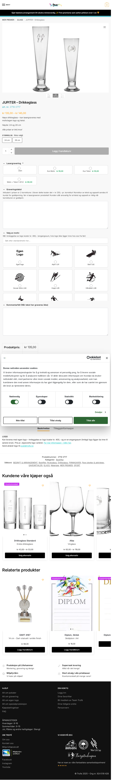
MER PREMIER (8, 20)
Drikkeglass (63, 463)
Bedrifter (60, 460)
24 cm (7, 140)
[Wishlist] (43, 485)
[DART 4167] (25, 603)
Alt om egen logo (10, 700)
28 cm (17, 140)
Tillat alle (90, 420)
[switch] (42, 402)
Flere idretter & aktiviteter (93, 463)
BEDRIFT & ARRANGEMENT (25, 463)
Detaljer (99, 412)
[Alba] (72, 509)
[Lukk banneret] (107, 358)
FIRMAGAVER (75, 463)
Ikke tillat (20, 420)
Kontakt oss (8, 743)
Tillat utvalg (55, 420)
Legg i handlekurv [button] (25, 650)
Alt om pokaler (9, 693)
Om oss (6, 739)
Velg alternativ (25, 555)
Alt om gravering (10, 696)
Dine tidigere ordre (67, 704)
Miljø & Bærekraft (10, 747)
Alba (72, 540)
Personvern (63, 707)
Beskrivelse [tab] (43, 428)
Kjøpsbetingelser (10, 707)
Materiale (55, 465)
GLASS (20, 20)
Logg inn (62, 693)
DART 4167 (24, 635)
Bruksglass (52, 463)
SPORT (77, 465)
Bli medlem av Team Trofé (70, 700)
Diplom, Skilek (72, 635)
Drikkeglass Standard (25, 540)
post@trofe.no (27, 446)
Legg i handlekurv (61, 151)
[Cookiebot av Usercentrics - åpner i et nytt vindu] (89, 358)
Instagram (7, 763)
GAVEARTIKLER (35, 465)
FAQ (4, 711)
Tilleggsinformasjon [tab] (63, 428)
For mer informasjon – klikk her (57, 443)
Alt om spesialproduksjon (14, 704)
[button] (106, 5)
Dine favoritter (65, 696)
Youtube (6, 767)
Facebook (7, 759)
